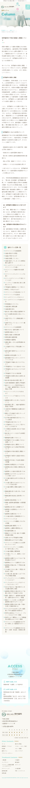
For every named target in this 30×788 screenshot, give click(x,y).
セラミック (17, 764)
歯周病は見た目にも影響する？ (14, 507)
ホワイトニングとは (11, 519)
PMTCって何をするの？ (12, 289)
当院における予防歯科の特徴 (13, 537)
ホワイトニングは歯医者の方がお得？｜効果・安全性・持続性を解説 (15, 630)
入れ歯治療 (17, 768)
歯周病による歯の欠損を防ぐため (15, 471)
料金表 (3, 748)
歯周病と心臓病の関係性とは (13, 528)
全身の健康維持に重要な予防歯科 (15, 383)
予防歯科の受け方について (13, 422)
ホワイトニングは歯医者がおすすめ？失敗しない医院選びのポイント (15, 623)
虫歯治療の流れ (9, 309)
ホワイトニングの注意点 (12, 294)
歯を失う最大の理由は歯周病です (15, 311)
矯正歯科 (17, 762)
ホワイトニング (5, 768)
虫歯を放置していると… (12, 258)
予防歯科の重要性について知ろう (15, 287)
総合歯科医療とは (10, 531)
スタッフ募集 (18, 748)
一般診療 (4, 760)
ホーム (3, 744)
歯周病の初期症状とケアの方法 (14, 464)
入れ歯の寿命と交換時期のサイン (15, 516)
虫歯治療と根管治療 (11, 306)
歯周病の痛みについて (11, 332)
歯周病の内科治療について (13, 355)
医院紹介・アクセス (7, 746)
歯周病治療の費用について (13, 526)
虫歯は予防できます (11, 256)
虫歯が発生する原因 (11, 253)
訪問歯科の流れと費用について (14, 444)
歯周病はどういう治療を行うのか (15, 562)
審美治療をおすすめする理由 (13, 540)
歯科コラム (4, 751)
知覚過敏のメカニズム (11, 304)
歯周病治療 (4, 770)
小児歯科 (17, 760)
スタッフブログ (19, 751)
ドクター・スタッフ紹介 (21, 746)
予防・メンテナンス (20, 770)
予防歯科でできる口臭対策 (13, 373)
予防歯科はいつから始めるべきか (15, 366)
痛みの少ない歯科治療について (14, 329)
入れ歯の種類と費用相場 (12, 551)
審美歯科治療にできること (13, 438)
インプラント (5, 762)
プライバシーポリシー (7, 753)
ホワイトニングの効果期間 (13, 327)
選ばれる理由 (18, 744)
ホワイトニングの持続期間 (13, 251)
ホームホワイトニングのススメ (14, 297)
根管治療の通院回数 (11, 337)
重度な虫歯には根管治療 (12, 335)
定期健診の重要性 (10, 340)
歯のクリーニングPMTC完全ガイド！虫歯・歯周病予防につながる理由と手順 (15, 387)
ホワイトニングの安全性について (15, 292)
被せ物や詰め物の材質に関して (14, 380)
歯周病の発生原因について (13, 500)
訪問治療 (4, 773)
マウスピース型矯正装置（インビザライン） (8, 765)
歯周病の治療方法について (13, 514)
